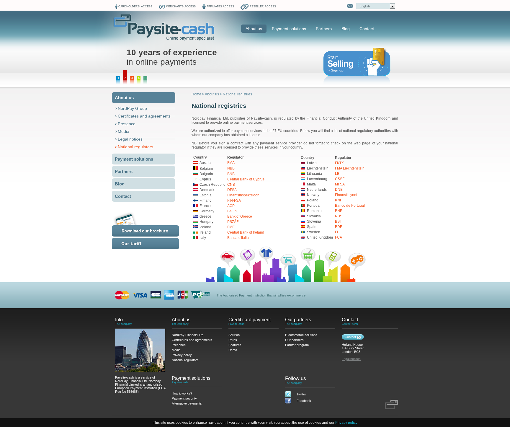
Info (119, 319)
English (364, 6)
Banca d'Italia (238, 238)
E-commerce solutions (301, 335)
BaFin (232, 211)
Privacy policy (346, 423)
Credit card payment (249, 319)
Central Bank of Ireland (245, 232)
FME (231, 227)
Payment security (184, 398)
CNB (231, 184)
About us (254, 28)
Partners (324, 28)
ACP (231, 206)
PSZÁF (232, 222)
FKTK (339, 163)
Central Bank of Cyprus (245, 179)
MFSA (340, 184)
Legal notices (130, 139)
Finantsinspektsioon (243, 195)
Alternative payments (187, 403)
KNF (338, 200)
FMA (231, 163)
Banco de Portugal (350, 205)
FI (336, 232)
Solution (234, 335)
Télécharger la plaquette (153, 224)
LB (337, 174)
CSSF (339, 179)
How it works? (182, 393)
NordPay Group (132, 108)
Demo (232, 350)
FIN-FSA (234, 200)
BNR (339, 211)
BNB (231, 174)
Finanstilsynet (346, 195)
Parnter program (297, 345)
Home (196, 94)
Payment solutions (289, 28)
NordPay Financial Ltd (187, 335)
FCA (338, 237)
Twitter (301, 394)
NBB (231, 168)
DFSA (232, 190)
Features (234, 345)
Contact (366, 28)
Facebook (304, 400)
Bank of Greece (239, 216)
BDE (338, 227)
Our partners (298, 319)
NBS (338, 216)
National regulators (135, 146)
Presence (126, 123)
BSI (338, 221)
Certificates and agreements (144, 116)
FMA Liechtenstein (349, 168)
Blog (345, 28)
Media (123, 131)
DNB (339, 190)
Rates (153, 243)
